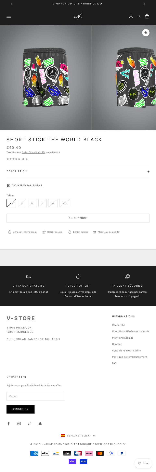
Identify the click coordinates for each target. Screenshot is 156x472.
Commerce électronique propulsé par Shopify (90, 444)
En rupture (78, 218)
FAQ (114, 363)
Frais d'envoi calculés (33, 152)
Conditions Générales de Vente (131, 331)
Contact (117, 344)
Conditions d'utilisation (126, 350)
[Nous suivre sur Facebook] (8, 424)
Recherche (118, 324)
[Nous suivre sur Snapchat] (40, 424)
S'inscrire (20, 408)
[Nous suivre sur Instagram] (19, 424)
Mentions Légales (122, 337)
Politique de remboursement (129, 356)
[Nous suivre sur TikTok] (30, 424)
